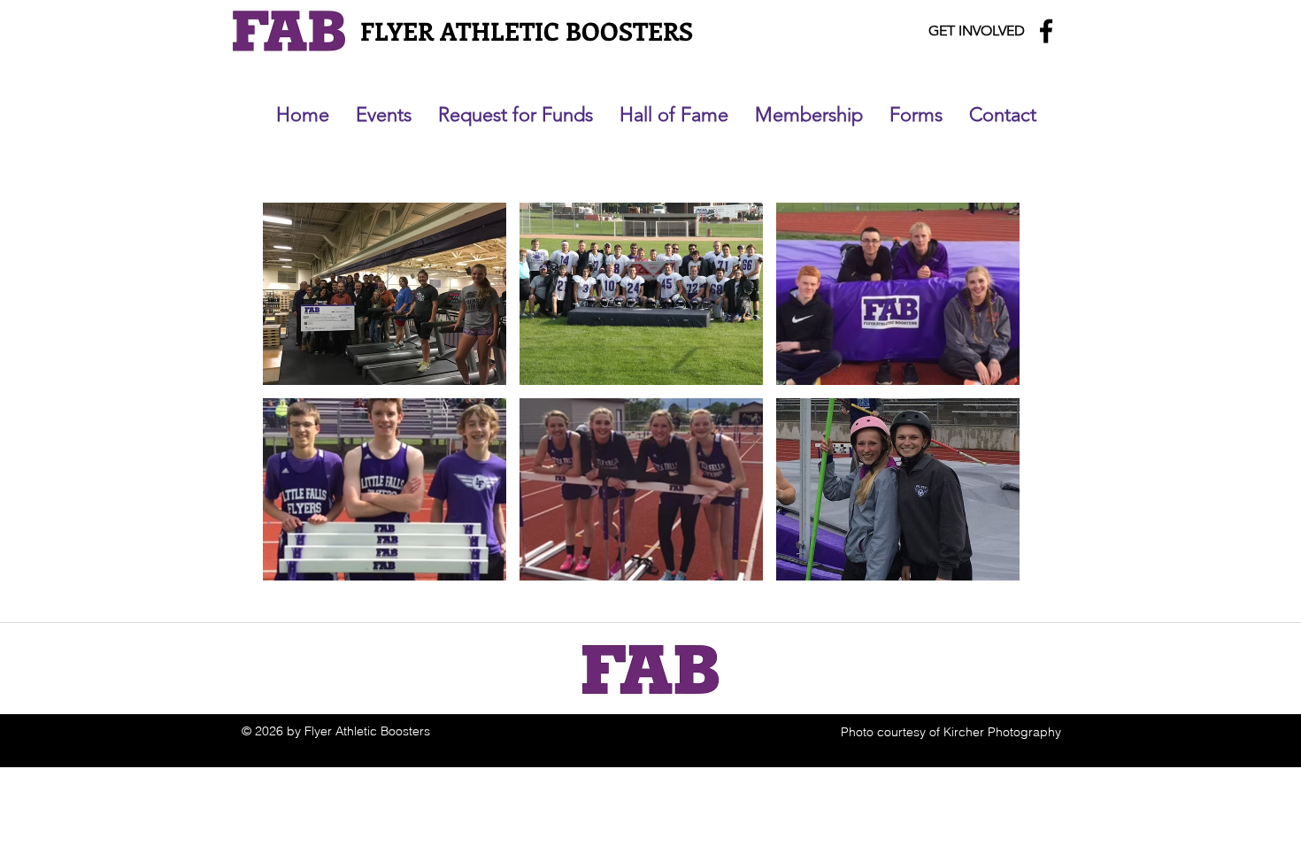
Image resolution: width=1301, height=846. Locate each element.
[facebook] (1046, 31)
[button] (384, 294)
